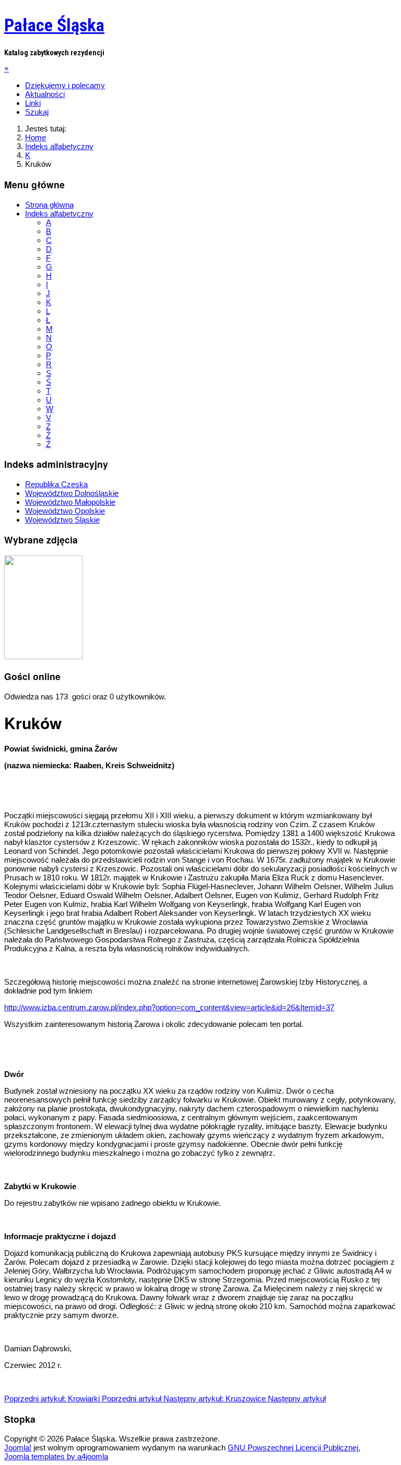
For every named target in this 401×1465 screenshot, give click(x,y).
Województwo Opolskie (65, 510)
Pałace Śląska (54, 25)
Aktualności (45, 94)
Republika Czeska (56, 484)
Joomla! (17, 1447)
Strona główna (49, 204)
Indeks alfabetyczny (59, 213)
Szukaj (37, 111)
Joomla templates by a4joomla (56, 1456)
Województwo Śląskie (62, 519)
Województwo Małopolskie (70, 502)
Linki (33, 103)
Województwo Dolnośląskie (72, 493)
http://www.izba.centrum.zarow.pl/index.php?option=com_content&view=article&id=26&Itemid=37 (169, 1007)
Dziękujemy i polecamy (65, 85)
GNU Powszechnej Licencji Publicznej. (294, 1447)
